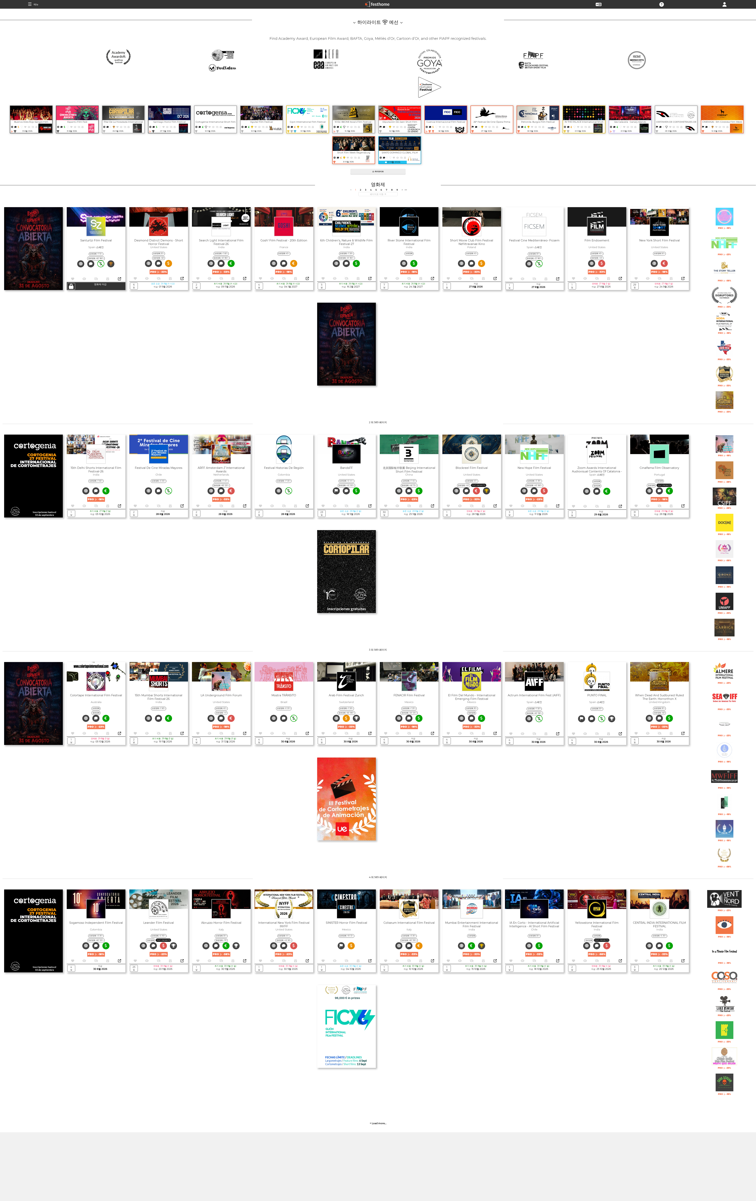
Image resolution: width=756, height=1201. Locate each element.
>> (406, 189)
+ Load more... (378, 1123)
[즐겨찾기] (25, 126)
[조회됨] (29, 126)
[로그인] (724, 4)
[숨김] (33, 126)
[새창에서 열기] (120, 278)
